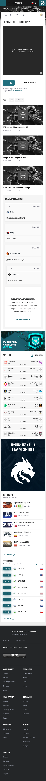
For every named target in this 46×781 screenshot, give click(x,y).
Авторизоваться (23, 319)
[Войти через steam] (42, 3)
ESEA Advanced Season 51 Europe (16, 188)
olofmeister (19, 100)
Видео (25, 705)
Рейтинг (13, 647)
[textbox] (23, 218)
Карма (5, 647)
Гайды (25, 682)
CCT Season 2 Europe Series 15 (15, 127)
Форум (25, 701)
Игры (25, 686)
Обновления (27, 673)
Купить (5, 673)
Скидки (5, 690)
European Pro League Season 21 (16, 157)
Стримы (25, 9)
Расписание (27, 714)
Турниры (35, 9)
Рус (42, 564)
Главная (5, 9)
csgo (11, 100)
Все (32, 355)
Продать (6, 677)
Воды (25, 709)
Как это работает (8, 682)
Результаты (39, 355)
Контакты (23, 647)
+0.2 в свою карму (16, 91)
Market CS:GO (20, 640)
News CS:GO (7, 640)
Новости (15, 9)
